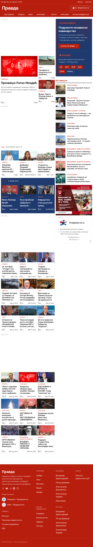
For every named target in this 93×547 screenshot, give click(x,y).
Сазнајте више (68, 46)
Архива (39, 492)
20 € (73, 67)
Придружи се (83, 8)
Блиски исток (42, 518)
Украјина (40, 514)
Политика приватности (12, 520)
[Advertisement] (28, 38)
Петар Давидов (62, 483)
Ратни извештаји (81, 14)
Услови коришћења (10, 524)
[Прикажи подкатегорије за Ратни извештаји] (91, 15)
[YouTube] (7, 488)
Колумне (41, 14)
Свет (30, 14)
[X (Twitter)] (10, 488)
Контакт (88, 2)
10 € (67, 67)
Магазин (65, 14)
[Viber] (18, 488)
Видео (39, 488)
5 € (61, 67)
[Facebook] (3, 488)
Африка (39, 522)
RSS (3, 528)
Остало (39, 526)
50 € (79, 67)
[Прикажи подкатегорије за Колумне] (47, 15)
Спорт (54, 14)
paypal (70, 71)
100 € (62, 71)
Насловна (9, 14)
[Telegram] (14, 488)
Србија (21, 14)
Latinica (80, 2)
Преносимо (61, 501)
